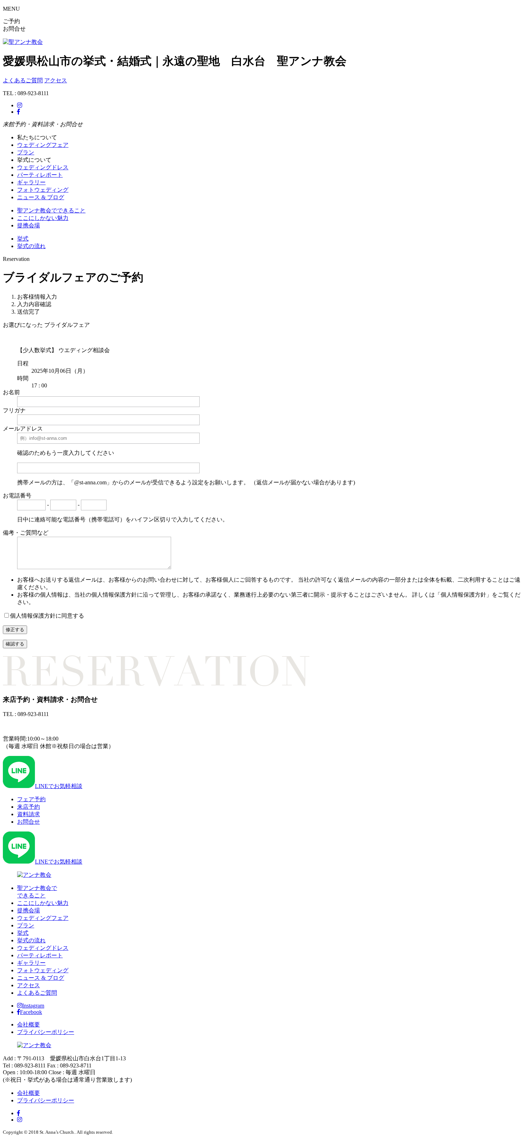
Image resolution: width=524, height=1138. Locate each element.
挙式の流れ (31, 246)
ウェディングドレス (42, 167)
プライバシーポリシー (45, 1032)
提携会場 (28, 225)
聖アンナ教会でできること (51, 210)
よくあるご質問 (23, 80)
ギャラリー (31, 182)
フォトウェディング (42, 190)
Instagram (33, 1006)
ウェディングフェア (42, 145)
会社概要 (28, 1024)
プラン (25, 152)
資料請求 (28, 814)
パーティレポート (40, 175)
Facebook (31, 1012)
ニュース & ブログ (40, 197)
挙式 (23, 239)
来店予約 (28, 807)
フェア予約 (31, 799)
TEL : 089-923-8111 (26, 726)
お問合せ (28, 822)
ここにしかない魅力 (42, 218)
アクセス (55, 80)
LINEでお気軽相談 (58, 786)
